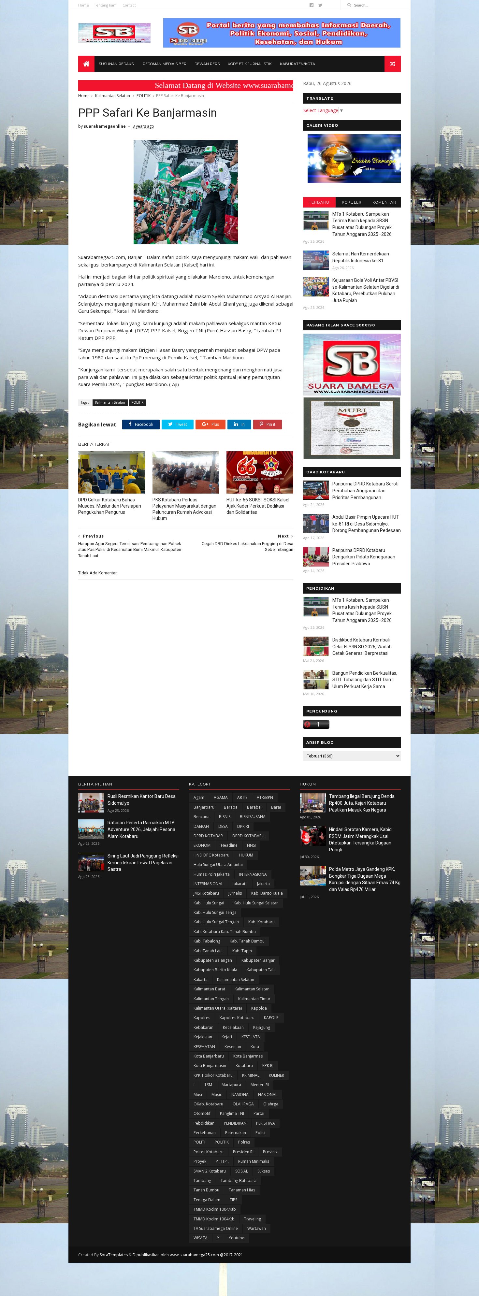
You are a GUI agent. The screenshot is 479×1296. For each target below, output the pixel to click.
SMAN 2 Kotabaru (210, 1171)
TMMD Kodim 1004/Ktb (215, 1209)
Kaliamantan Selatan (235, 979)
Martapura (231, 1084)
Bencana (202, 816)
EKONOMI (202, 845)
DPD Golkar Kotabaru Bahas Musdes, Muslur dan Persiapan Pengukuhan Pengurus (109, 506)
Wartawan (256, 1228)
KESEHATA (250, 1037)
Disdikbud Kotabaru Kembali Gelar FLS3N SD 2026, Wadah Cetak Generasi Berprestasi (362, 646)
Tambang (202, 1180)
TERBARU (319, 202)
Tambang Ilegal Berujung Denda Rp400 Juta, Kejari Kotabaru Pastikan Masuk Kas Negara (362, 803)
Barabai (254, 807)
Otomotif (202, 1113)
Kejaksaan (203, 1037)
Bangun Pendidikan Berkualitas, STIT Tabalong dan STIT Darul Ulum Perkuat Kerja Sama (364, 679)
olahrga (270, 1104)
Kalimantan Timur (254, 998)
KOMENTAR (384, 202)
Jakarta (263, 883)
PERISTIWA (265, 1123)
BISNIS (224, 816)
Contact (129, 5)
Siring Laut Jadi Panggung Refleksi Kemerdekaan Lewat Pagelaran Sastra (143, 862)
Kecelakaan (233, 1027)
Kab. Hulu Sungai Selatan (256, 903)
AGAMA (221, 797)
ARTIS (242, 797)
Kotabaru (244, 1065)
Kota (255, 1046)
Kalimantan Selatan (112, 95)
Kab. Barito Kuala (267, 893)
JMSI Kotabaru (206, 893)
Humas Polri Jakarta (212, 874)
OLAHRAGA (243, 1104)
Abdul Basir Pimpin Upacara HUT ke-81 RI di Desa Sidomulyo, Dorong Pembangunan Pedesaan (366, 523)
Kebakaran (203, 1027)
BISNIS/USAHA (253, 816)
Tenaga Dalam (207, 1199)
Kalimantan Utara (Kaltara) (218, 1008)
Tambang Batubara (238, 1180)
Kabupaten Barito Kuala (215, 969)
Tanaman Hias (242, 1190)
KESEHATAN (204, 1046)
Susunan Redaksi (117, 64)
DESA (223, 826)
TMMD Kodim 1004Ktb (214, 1219)
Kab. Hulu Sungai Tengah (216, 922)
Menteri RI (260, 1084)
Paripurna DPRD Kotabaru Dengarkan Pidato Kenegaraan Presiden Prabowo (363, 557)
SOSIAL (241, 1171)
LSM (208, 1084)
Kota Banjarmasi (248, 1056)
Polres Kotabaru (209, 1152)
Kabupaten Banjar (258, 960)
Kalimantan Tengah (211, 998)
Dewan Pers (207, 64)
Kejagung (261, 1027)
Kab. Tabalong (207, 941)
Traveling (252, 1219)
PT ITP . (222, 1161)
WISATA (201, 1238)
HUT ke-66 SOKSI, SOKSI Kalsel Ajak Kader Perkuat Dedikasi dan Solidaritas (257, 506)
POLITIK (144, 95)
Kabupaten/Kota (297, 64)
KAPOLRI (272, 1017)
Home (83, 5)
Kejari (227, 1037)
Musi (198, 1094)
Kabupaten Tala (261, 969)
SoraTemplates (114, 1255)
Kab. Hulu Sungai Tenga (215, 912)
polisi (260, 1132)
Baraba (231, 807)
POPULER (352, 202)
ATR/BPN (265, 797)
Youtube (236, 1238)
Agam (199, 797)
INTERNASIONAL (208, 883)
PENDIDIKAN (235, 1123)
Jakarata (240, 883)
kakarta (201, 979)
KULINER (276, 1075)
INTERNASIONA (253, 874)
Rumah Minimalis (253, 1161)
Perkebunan (205, 1132)
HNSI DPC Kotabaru (211, 855)
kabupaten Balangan (213, 960)
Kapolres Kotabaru (237, 1017)
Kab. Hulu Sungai (209, 903)
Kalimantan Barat (209, 989)
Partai (259, 1113)
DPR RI (243, 826)
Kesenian (233, 1046)
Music (216, 1094)
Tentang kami (106, 5)
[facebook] (311, 5)
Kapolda (259, 1008)
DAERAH (201, 826)
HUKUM (246, 855)
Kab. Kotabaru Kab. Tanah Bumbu (225, 931)
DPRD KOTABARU (248, 836)
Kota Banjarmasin (210, 1065)
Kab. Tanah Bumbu (247, 941)
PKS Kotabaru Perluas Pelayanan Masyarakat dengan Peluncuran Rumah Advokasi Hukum (184, 509)
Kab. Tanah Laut (208, 951)
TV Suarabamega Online (216, 1228)
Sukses (263, 1171)
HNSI (251, 845)
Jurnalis (235, 893)
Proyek (200, 1161)
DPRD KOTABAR (208, 836)
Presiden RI (243, 1152)
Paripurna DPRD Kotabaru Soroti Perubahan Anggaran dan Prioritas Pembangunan (365, 490)
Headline (229, 845)
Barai (276, 807)
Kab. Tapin (242, 951)
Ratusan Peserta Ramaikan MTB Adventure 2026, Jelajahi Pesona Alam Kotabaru (141, 829)
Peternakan (235, 1132)
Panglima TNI (232, 1113)
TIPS (233, 1199)
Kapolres (202, 1017)
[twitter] (320, 5)
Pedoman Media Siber (164, 64)
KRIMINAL (250, 1075)
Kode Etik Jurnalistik (250, 64)
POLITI (199, 1142)
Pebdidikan (204, 1123)
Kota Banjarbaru (209, 1056)
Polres (244, 1142)
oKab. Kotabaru (208, 1104)
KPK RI (267, 1065)
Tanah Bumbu (206, 1190)
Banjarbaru (204, 807)
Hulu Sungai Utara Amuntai (218, 864)
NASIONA (240, 1094)
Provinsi (270, 1152)
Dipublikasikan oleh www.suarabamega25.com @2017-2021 (188, 1255)
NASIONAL (267, 1094)
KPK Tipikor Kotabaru (213, 1075)
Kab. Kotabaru (261, 922)
